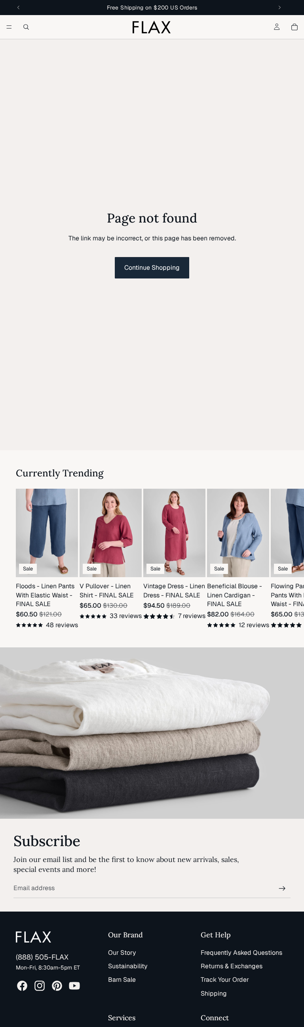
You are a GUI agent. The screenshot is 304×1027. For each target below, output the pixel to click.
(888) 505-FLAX (42, 957)
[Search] (26, 27)
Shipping (214, 993)
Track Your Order (225, 979)
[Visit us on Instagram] (39, 985)
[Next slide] (278, 559)
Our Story (122, 952)
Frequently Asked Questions (241, 952)
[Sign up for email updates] (282, 888)
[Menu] (9, 27)
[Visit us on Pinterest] (57, 985)
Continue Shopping (152, 267)
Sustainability (128, 966)
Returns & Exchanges (231, 966)
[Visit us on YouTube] (74, 985)
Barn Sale (122, 979)
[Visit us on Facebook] (22, 985)
